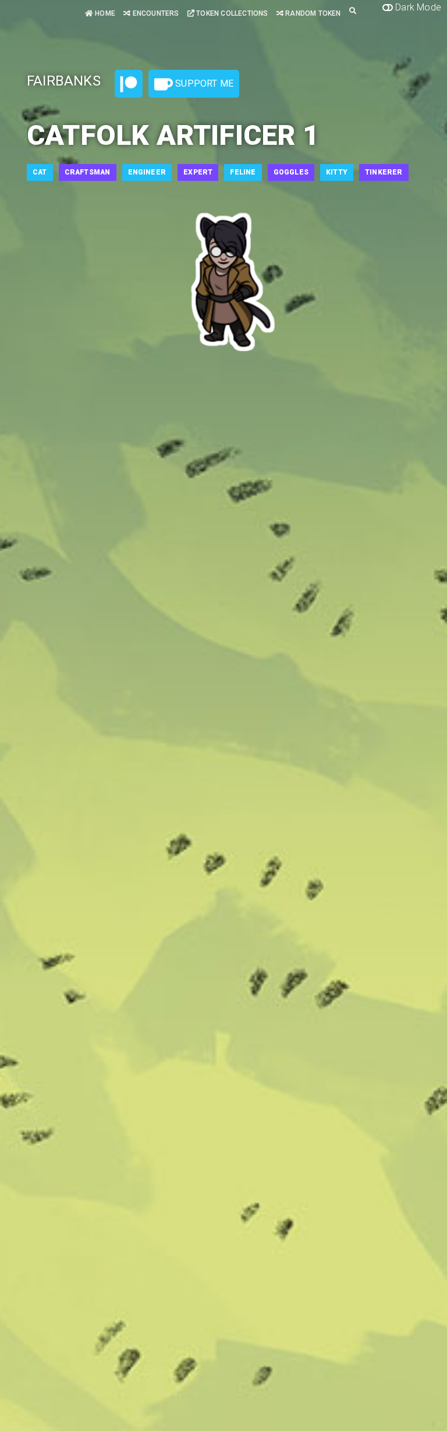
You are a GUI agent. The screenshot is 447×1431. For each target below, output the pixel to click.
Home (104, 13)
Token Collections (231, 13)
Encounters (154, 13)
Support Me (203, 83)
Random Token (312, 13)
